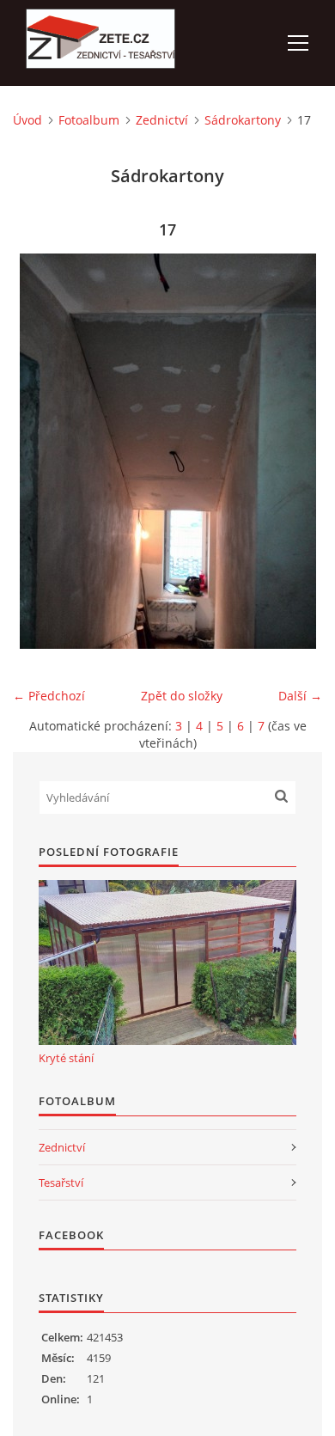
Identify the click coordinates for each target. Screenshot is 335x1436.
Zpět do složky (181, 695)
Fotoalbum (88, 120)
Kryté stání (66, 1058)
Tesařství (61, 1182)
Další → (300, 695)
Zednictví (162, 120)
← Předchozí (49, 695)
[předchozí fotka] (40, 451)
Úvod (27, 120)
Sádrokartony (242, 120)
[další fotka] (294, 451)
